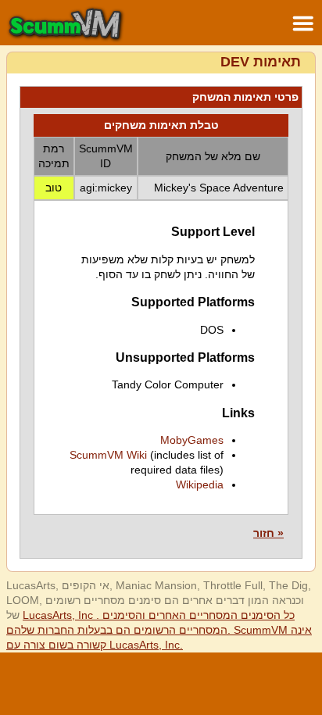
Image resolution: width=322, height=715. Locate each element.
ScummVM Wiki (108, 455)
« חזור (268, 533)
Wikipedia (200, 484)
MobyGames (192, 440)
